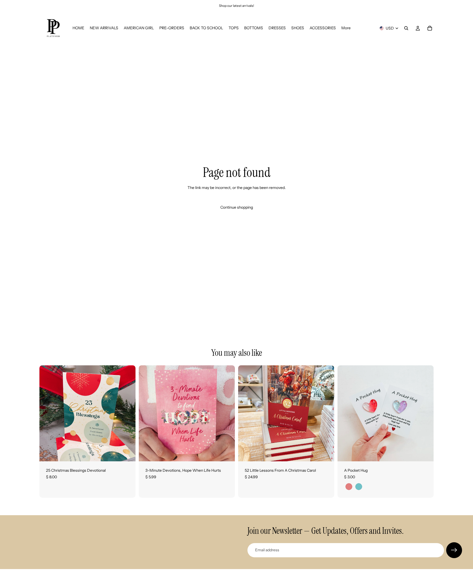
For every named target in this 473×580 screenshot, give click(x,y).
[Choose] (425, 453)
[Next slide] (425, 413)
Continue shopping (236, 207)
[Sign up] (454, 550)
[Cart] (430, 28)
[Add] (127, 453)
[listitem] (346, 28)
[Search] (406, 28)
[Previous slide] (346, 413)
